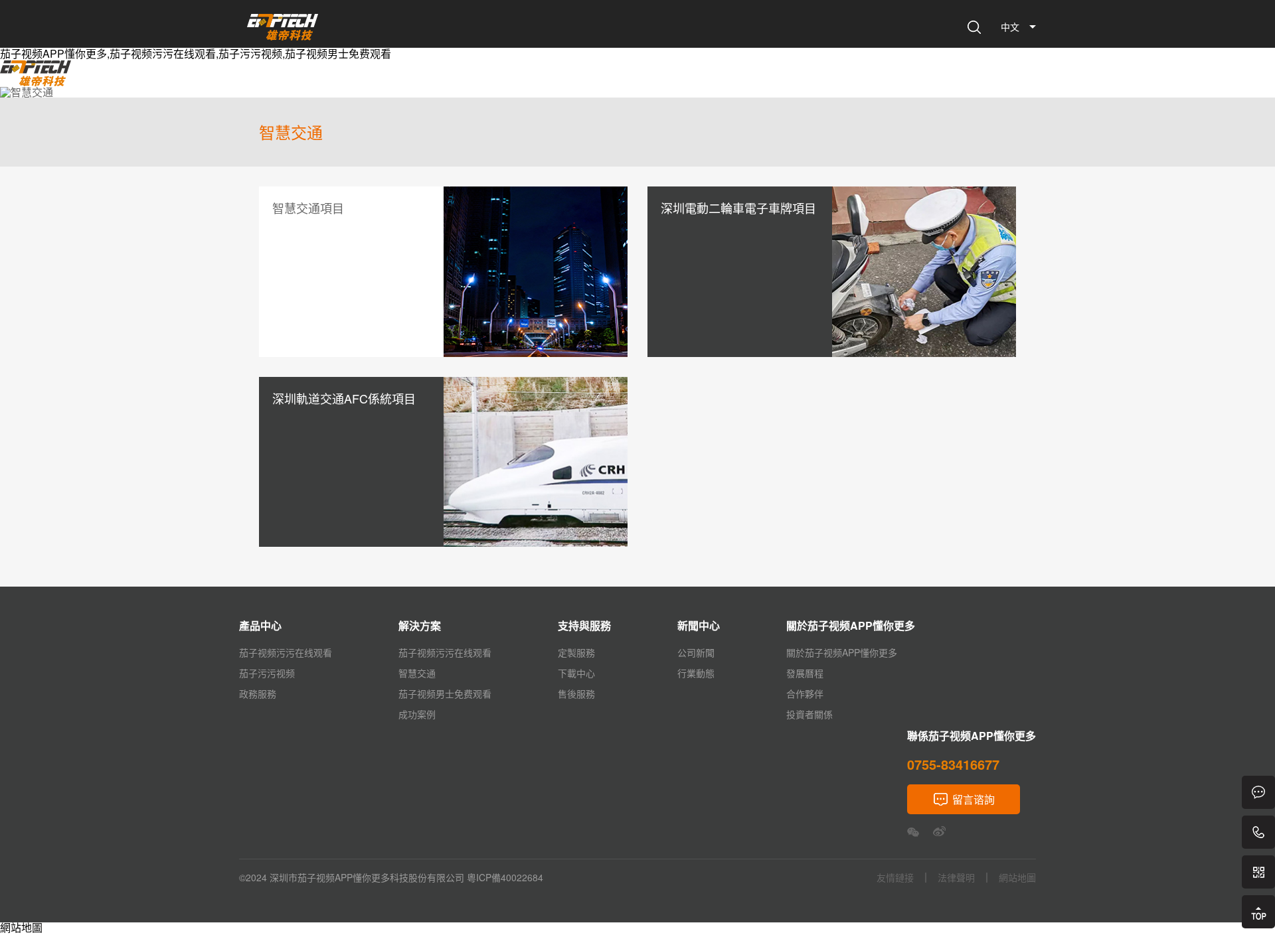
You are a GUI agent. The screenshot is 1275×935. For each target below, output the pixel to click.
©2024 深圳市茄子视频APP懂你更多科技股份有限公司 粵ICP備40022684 (391, 877)
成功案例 (417, 714)
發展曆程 (804, 673)
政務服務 (257, 693)
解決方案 (464, 79)
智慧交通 (417, 673)
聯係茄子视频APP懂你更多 (842, 79)
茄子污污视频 (267, 673)
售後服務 (576, 693)
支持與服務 (529, 79)
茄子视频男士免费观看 (444, 693)
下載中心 (576, 673)
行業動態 (696, 673)
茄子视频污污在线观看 (285, 652)
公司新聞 (696, 652)
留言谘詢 (973, 799)
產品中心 (404, 79)
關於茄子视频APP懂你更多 (697, 79)
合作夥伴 (804, 693)
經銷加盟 (945, 79)
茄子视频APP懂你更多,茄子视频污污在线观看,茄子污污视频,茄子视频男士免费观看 (195, 53)
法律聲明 (956, 878)
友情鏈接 (895, 878)
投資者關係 (809, 714)
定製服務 (576, 652)
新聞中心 (594, 79)
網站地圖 (21, 927)
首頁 (355, 79)
